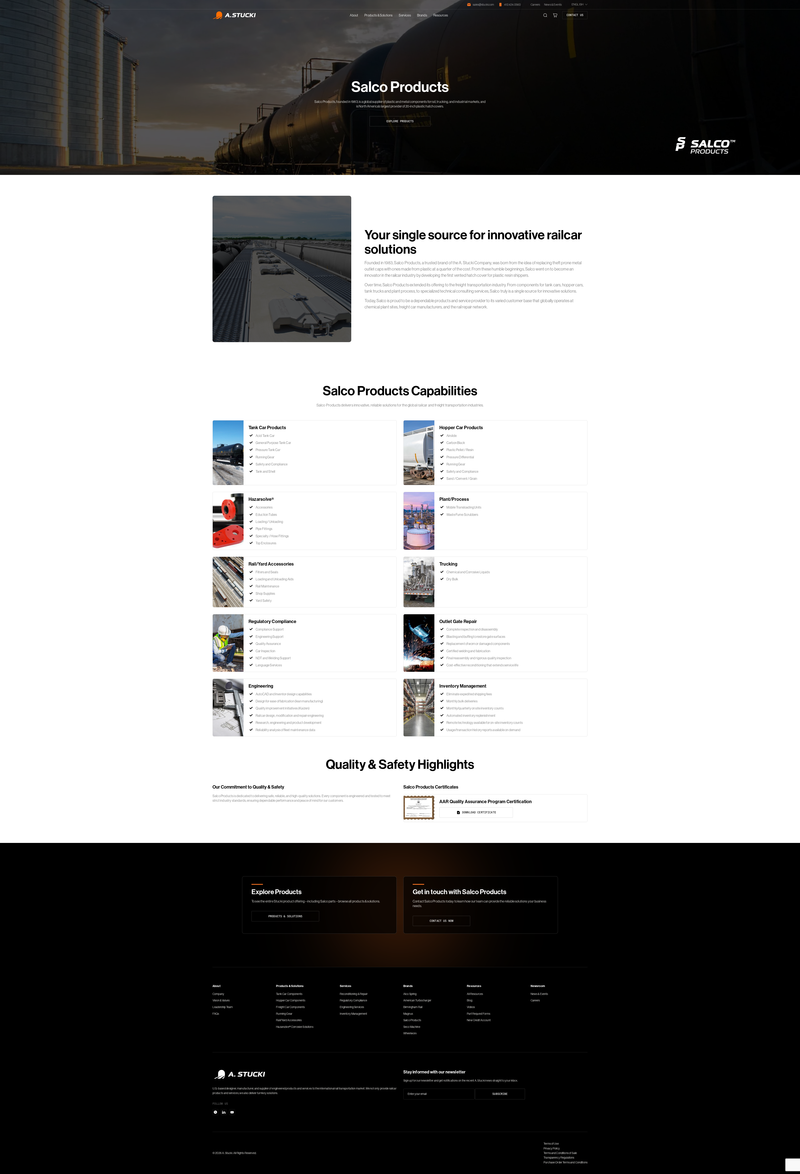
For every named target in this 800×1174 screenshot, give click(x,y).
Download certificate (479, 812)
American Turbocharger (417, 1000)
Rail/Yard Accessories (289, 1020)
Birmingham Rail (412, 1007)
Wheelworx (410, 1033)
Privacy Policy (552, 1148)
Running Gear (284, 1013)
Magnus (408, 1013)
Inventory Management (353, 1013)
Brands (422, 15)
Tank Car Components (289, 994)
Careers (535, 4)
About (354, 15)
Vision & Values (221, 1000)
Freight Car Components (290, 1007)
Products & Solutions (378, 15)
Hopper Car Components (290, 1000)
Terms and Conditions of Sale (560, 1153)
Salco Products (412, 1020)
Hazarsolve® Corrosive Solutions (294, 1026)
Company (218, 994)
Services (405, 15)
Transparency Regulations (559, 1157)
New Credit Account (479, 1020)
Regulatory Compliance (353, 1000)
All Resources (475, 994)
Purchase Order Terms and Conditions (566, 1162)
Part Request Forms (478, 1013)
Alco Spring (410, 994)
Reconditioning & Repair (354, 994)
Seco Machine (411, 1026)
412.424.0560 (512, 4)
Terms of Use (551, 1143)
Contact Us (574, 15)
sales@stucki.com (483, 4)
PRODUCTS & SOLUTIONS (285, 916)
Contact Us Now (441, 921)
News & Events (553, 4)
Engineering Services (352, 1007)
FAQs (215, 1013)
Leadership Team (222, 1007)
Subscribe (500, 1094)
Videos (471, 1007)
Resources (440, 15)
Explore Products (400, 121)
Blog (469, 1000)
